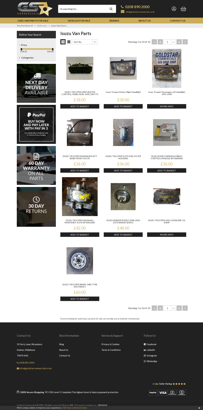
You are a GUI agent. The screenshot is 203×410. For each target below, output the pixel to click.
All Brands (42, 25)
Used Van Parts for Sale (33, 20)
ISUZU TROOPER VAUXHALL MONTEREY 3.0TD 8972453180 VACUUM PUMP (80, 221)
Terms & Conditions (111, 350)
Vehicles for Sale (79, 20)
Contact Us (177, 20)
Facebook (151, 345)
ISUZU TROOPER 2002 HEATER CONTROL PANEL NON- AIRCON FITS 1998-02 (79, 93)
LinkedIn (151, 350)
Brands (114, 20)
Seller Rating (165, 384)
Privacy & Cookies (110, 344)
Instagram (151, 356)
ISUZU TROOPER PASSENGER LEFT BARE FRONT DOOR (80, 157)
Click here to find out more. (74, 407)
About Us (144, 20)
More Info (166, 106)
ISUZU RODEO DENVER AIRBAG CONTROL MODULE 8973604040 (167, 157)
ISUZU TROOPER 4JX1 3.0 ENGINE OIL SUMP (166, 221)
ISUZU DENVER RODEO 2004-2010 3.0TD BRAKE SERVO (123, 221)
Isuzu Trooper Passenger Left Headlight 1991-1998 (166, 93)
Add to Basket (79, 106)
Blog (61, 344)
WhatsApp (151, 362)
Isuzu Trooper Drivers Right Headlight (123, 92)
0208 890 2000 (137, 7)
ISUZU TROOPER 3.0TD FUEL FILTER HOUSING (123, 157)
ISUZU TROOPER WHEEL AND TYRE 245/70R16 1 (79, 285)
